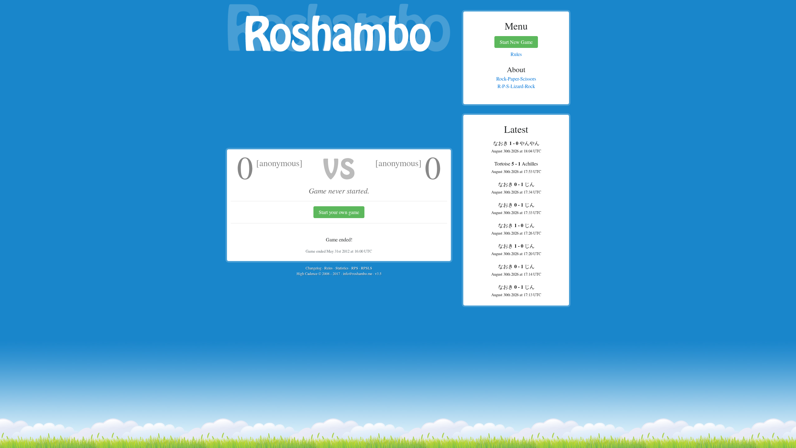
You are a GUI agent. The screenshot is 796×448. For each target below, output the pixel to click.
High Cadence (307, 273)
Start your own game (339, 212)
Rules (328, 267)
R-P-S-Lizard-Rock (516, 86)
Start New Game (516, 42)
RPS (354, 267)
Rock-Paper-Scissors (516, 78)
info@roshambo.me (357, 273)
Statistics (342, 267)
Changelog (314, 267)
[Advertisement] (339, 101)
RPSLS (366, 267)
